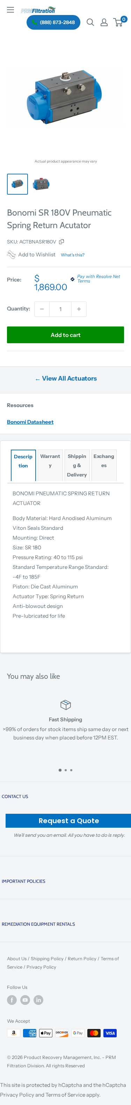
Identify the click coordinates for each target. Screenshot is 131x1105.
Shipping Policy (47, 958)
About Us (17, 958)
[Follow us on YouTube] (25, 1000)
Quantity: (18, 308)
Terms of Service (65, 1094)
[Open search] (90, 22)
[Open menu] (10, 10)
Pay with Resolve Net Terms (98, 279)
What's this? (73, 254)
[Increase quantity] (79, 309)
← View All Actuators (66, 378)
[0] (118, 22)
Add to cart (66, 334)
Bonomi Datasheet (30, 422)
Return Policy (82, 958)
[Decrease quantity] (42, 309)
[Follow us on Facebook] (12, 1000)
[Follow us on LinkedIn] (38, 1000)
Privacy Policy (41, 967)
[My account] (104, 22)
